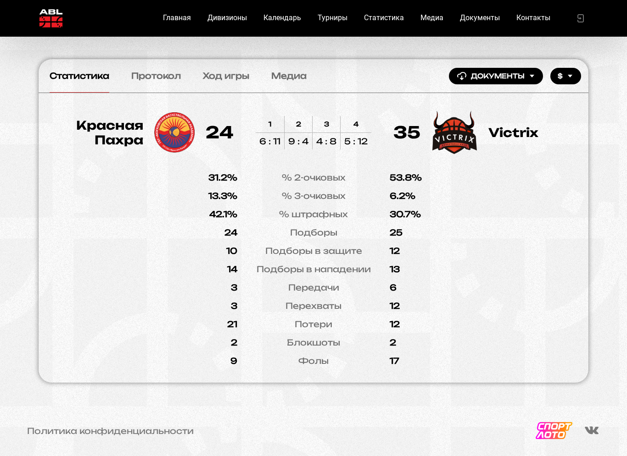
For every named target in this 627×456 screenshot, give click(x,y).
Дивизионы (227, 17)
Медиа (431, 17)
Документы (480, 17)
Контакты (533, 17)
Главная (177, 17)
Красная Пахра (109, 132)
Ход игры (226, 76)
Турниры (332, 17)
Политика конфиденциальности (110, 430)
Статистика (384, 17)
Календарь (282, 17)
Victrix (513, 132)
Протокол (156, 76)
